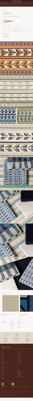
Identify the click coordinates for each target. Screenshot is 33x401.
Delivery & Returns (19, 355)
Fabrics (12, 5)
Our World (2, 372)
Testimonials (3, 378)
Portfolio (2, 375)
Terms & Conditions (3, 395)
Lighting (8, 5)
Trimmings (26, 5)
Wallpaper (15, 5)
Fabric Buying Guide (19, 359)
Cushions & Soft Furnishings (5, 362)
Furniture (4, 5)
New (1, 5)
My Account (18, 362)
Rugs (19, 5)
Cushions (22, 5)
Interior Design (3, 374)
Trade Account (19, 364)
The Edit (2, 367)
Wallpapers (2, 359)
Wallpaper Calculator (20, 361)
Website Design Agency (14, 395)
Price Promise (19, 356)
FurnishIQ (2, 377)
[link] (10, 305)
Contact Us (18, 353)
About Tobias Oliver (3, 371)
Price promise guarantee (16, 1)
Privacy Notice (8, 395)
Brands (30, 5)
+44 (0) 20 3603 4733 (6, 338)
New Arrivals (3, 353)
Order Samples (19, 358)
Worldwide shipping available (16, 0)
